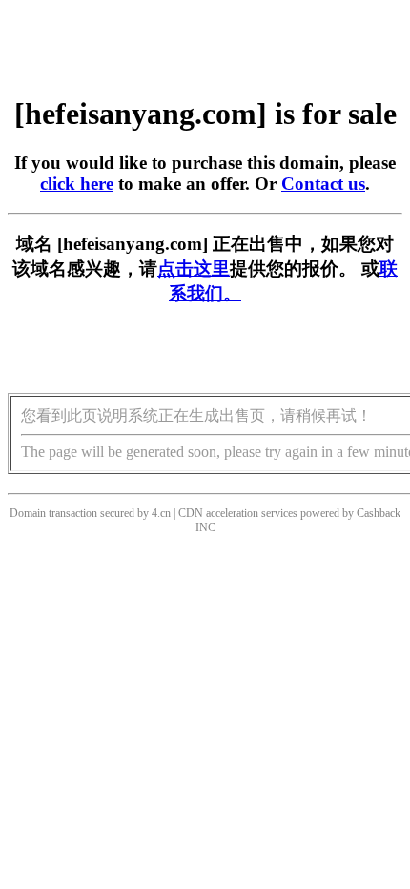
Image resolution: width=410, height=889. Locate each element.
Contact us (323, 184)
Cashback (378, 513)
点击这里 (193, 268)
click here (76, 184)
